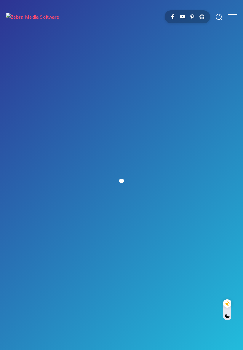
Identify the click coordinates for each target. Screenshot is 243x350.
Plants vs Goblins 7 (121, 113)
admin (98, 129)
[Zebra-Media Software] (32, 16)
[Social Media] (173, 17)
